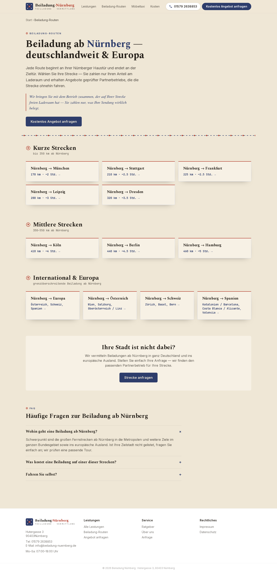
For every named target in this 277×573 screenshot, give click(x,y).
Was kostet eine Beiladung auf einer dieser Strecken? (103, 462)
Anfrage (147, 537)
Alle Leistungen (94, 526)
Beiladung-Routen (114, 6)
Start (29, 20)
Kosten (155, 6)
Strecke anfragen (138, 378)
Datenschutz (208, 532)
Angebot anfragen (96, 537)
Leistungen (89, 6)
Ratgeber (148, 526)
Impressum (207, 526)
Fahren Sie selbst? (103, 474)
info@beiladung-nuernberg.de (55, 545)
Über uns (148, 532)
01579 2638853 (185, 6)
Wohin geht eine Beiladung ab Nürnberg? (103, 431)
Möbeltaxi (138, 6)
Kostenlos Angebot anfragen (54, 122)
